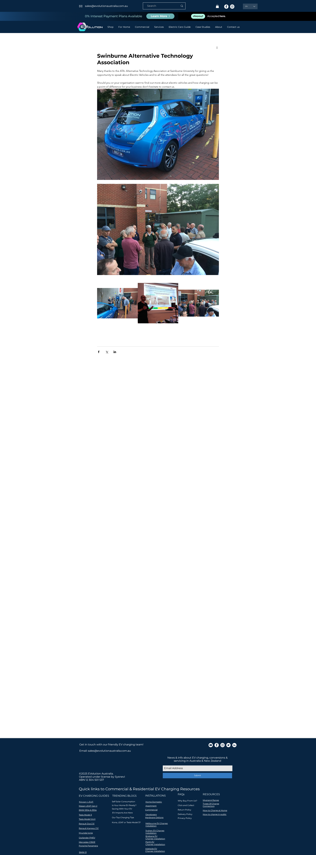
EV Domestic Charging (139, 572)
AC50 (94, 562)
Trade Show (116, 600)
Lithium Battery (136, 586)
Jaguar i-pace (90, 586)
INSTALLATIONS (155, 795)
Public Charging (169, 591)
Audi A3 (141, 562)
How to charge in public (214, 814)
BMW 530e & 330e (88, 810)
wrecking (154, 605)
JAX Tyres (170, 581)
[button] (217, 6)
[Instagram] (232, 6)
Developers (151, 814)
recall (136, 605)
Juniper (120, 586)
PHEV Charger (149, 591)
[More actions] (217, 48)
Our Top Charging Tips (123, 817)
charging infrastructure (170, 600)
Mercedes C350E (87, 842)
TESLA (86, 600)
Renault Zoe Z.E (86, 823)
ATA (109, 562)
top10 (144, 605)
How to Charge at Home (215, 810)
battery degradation (143, 600)
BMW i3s (153, 562)
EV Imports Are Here (122, 812)
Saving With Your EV (122, 809)
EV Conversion (115, 572)
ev (108, 605)
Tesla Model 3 (99, 600)
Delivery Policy (185, 814)
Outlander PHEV (111, 591)
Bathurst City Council (172, 562)
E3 (179, 567)
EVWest (109, 577)
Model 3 (151, 586)
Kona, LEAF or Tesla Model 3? (126, 822)
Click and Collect (186, 805)
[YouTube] (211, 745)
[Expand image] (117, 303)
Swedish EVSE (175, 596)
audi (127, 600)
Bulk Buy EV (90, 567)
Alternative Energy (124, 562)
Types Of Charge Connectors (211, 804)
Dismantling (154, 567)
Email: (83, 750)
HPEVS (169, 577)
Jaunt (103, 586)
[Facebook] (226, 6)
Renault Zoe (117, 596)
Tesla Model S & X (87, 819)
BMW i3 (83, 852)
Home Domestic (153, 802)
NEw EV (162, 586)
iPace (114, 605)
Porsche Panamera (88, 845)
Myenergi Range (211, 800)
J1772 (160, 581)
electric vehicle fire (94, 605)
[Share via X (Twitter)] (106, 351)
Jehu (111, 586)
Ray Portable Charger (95, 596)
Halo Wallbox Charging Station (101, 581)
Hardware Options (154, 817)
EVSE (100, 577)
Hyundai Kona (147, 581)
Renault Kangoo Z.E (89, 828)
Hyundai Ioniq (129, 581)
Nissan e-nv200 (91, 591)
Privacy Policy (185, 818)
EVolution (121, 577)
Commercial (151, 810)
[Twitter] (228, 745)
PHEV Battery (131, 591)
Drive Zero (170, 567)
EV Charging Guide (94, 572)
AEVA (102, 562)
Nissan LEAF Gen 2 (88, 806)
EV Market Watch (164, 572)
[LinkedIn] (234, 745)
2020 (86, 562)
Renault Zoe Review (137, 596)
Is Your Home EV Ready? (124, 805)
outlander (125, 605)
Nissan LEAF (176, 586)
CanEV (103, 567)
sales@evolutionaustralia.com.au (106, 6)
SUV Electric (157, 596)
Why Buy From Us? (187, 800)
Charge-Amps (117, 567)
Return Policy (184, 810)
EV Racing (89, 577)
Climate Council (136, 567)
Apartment (151, 806)
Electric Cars (136, 577)
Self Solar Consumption (123, 801)
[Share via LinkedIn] (114, 351)
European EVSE (154, 577)
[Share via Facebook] (98, 351)
